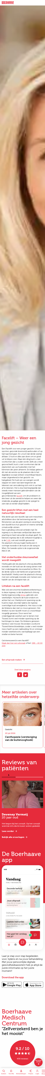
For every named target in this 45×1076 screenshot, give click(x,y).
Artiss (23, 595)
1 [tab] (8, 775)
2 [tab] (22, 775)
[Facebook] (19, 674)
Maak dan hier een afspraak (13, 643)
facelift (19, 496)
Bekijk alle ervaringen (13, 837)
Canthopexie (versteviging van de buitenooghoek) (21, 738)
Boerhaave (8, 2)
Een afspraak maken (12, 660)
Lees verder (8, 831)
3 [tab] (36, 775)
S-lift (8, 540)
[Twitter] (25, 674)
